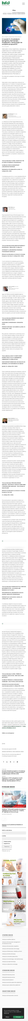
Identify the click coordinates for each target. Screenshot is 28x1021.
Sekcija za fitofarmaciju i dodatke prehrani (12, 951)
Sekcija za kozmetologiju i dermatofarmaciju (12, 959)
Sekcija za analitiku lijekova (8, 939)
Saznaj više (6, 1013)
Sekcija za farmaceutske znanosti (10, 995)
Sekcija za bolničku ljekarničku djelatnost (12, 982)
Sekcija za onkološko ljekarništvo (10, 956)
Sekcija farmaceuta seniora (8, 977)
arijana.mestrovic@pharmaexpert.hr (12, 726)
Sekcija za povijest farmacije (8, 961)
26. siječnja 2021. (9, 814)
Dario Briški (4, 814)
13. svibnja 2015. (6, 46)
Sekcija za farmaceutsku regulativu (10, 946)
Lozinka (4, 835)
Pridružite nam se (6, 850)
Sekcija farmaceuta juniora (8, 974)
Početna (4, 12)
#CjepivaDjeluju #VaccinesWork (9, 805)
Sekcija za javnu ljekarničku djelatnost (11, 985)
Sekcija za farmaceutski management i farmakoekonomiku (11, 942)
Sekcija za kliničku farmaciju (8, 953)
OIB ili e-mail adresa (7, 830)
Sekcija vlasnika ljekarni (7, 979)
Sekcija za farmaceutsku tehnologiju (10, 948)
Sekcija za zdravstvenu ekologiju (9, 964)
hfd (2, 46)
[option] (14, 803)
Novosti (9, 12)
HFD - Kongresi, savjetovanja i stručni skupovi (11, 36)
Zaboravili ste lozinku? (7, 849)
